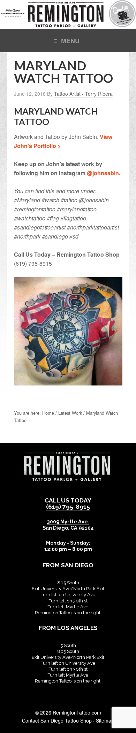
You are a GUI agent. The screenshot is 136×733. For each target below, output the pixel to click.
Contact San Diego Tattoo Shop (57, 720)
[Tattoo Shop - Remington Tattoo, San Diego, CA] (68, 25)
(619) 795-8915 (68, 506)
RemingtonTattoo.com (77, 712)
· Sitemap (103, 720)
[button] (68, 40)
